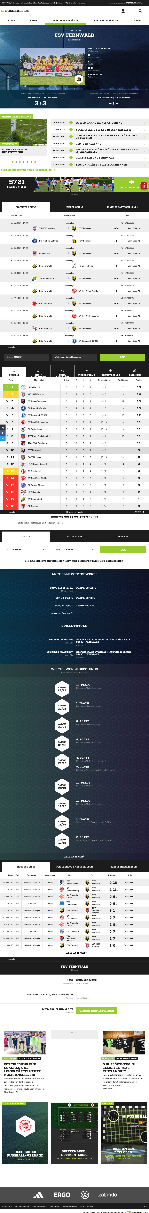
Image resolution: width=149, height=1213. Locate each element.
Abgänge (122, 537)
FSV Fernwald (74, 966)
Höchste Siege (26, 867)
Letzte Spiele (74, 207)
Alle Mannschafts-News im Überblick (26, 170)
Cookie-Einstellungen (87, 1206)
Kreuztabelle (110, 375)
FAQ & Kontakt (70, 3)
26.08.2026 (59, 123)
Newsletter (81, 3)
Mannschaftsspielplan (122, 207)
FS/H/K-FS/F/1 (64, 598)
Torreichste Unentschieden (74, 867)
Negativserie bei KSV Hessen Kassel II (103, 130)
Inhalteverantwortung (69, 1206)
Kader (26, 537)
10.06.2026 (58, 151)
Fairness (135, 375)
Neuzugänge (74, 537)
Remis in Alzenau (89, 144)
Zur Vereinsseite (74, 40)
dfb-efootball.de (26, 3)
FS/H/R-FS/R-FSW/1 (61, 613)
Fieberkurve (86, 375)
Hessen (78, 30)
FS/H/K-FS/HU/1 (85, 606)
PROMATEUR (7, 3)
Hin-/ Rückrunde (38, 375)
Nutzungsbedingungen (39, 1206)
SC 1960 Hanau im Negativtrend (14, 149)
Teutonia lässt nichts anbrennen (101, 164)
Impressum (6, 1206)
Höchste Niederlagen (123, 867)
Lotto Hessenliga (99, 48)
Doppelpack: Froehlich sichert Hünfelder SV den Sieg (106, 136)
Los (123, 357)
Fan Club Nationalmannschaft (44, 3)
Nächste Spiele (26, 207)
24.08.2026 (59, 130)
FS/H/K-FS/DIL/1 (86, 588)
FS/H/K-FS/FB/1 (85, 598)
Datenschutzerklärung (21, 1206)
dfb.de (17, 3)
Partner (60, 3)
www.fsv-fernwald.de (57, 1009)
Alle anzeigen (73, 857)
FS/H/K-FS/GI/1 (64, 606)
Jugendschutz (55, 1206)
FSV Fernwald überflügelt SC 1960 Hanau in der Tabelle (107, 150)
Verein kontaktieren (96, 1010)
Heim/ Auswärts (62, 375)
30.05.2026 (59, 158)
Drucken (137, 512)
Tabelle (14, 375)
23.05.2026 (59, 165)
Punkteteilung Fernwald (95, 158)
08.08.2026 (59, 144)
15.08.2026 (58, 137)
